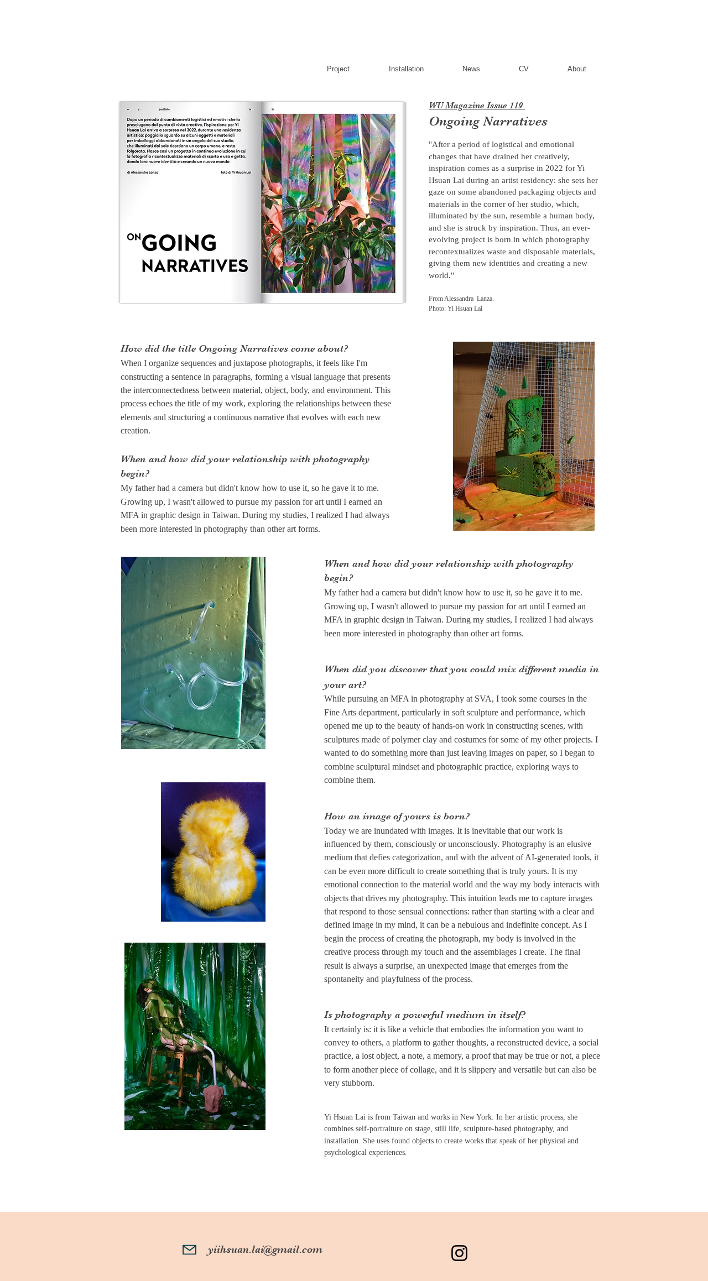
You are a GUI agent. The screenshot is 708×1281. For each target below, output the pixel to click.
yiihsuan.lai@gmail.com (265, 1249)
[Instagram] (459, 1253)
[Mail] (189, 1250)
